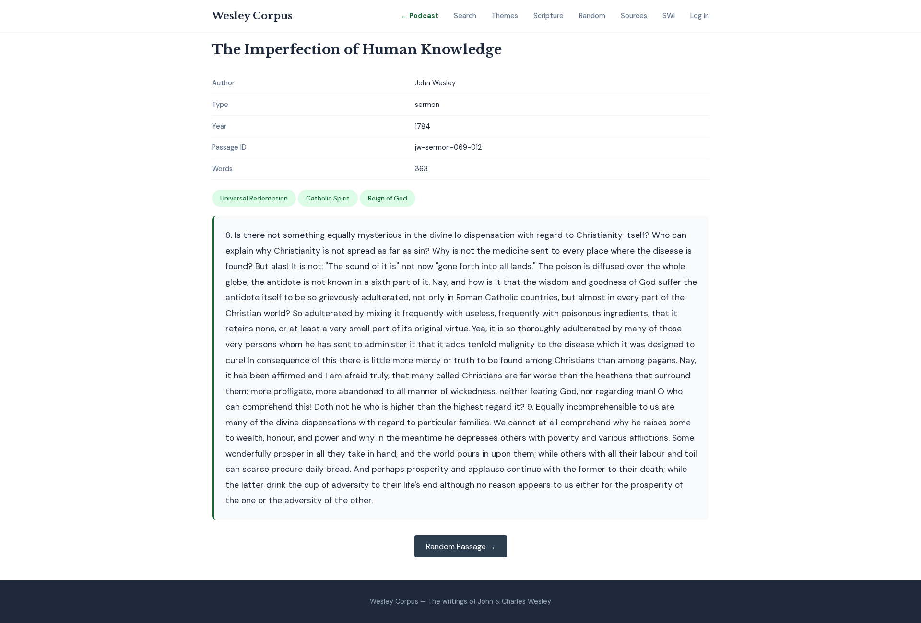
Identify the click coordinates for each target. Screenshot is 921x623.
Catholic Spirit (328, 198)
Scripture (548, 16)
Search (465, 16)
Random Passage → (461, 546)
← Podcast (419, 16)
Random (592, 16)
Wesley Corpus (252, 16)
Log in (699, 16)
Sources (634, 16)
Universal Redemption (254, 198)
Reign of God (387, 198)
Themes (505, 16)
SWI (668, 16)
